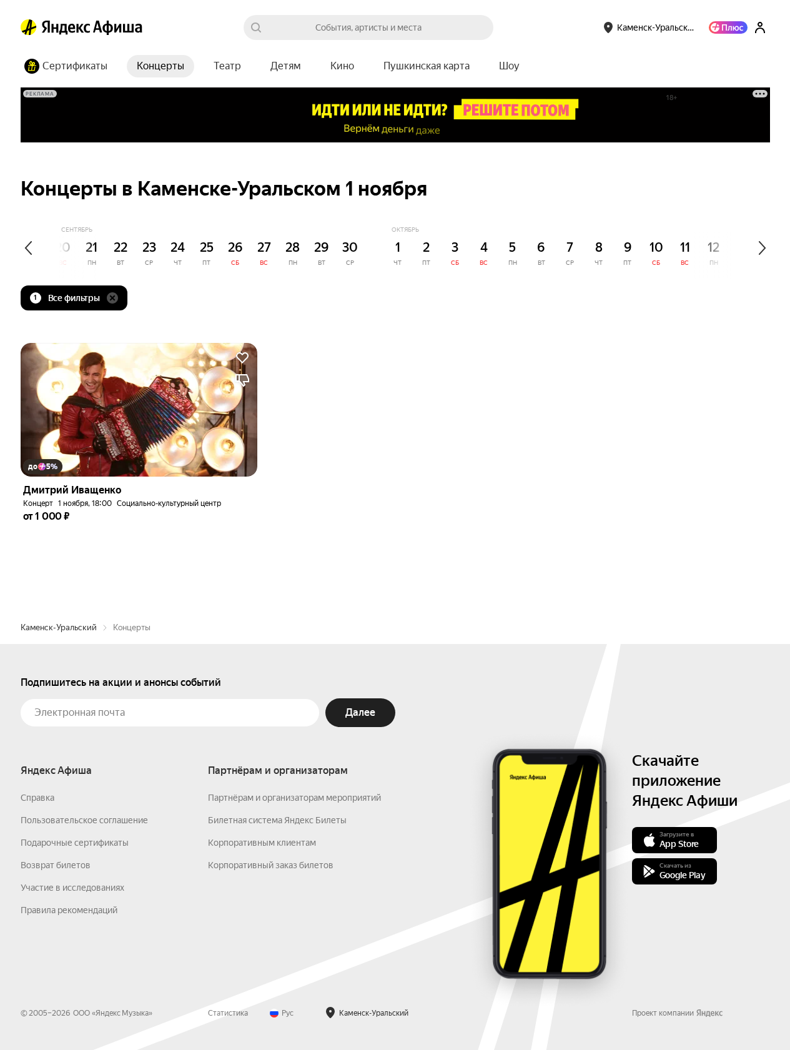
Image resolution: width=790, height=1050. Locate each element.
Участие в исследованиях (72, 888)
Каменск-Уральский (59, 627)
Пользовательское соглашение (84, 820)
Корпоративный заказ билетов (270, 865)
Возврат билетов (56, 865)
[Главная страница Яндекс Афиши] (29, 27)
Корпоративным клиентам (262, 843)
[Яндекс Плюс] (728, 27)
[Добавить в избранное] (242, 357)
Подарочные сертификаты (75, 843)
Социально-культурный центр (169, 503)
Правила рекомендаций (69, 910)
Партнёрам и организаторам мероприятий (294, 798)
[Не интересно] (242, 380)
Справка (37, 798)
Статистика (228, 1013)
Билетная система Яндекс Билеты (277, 820)
